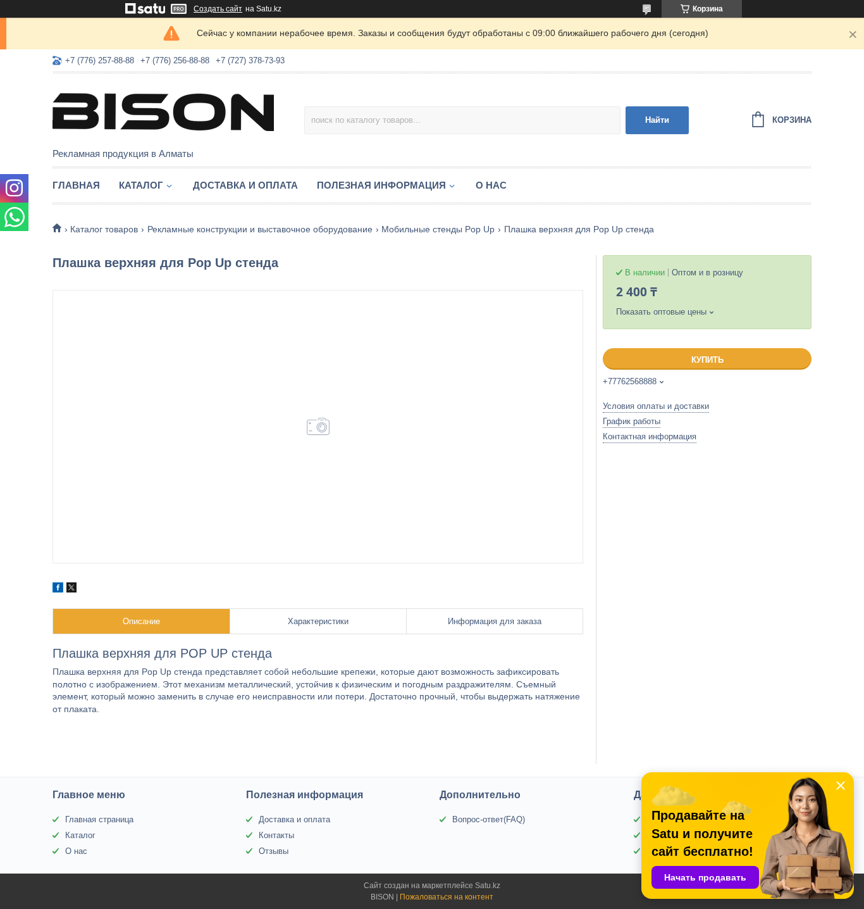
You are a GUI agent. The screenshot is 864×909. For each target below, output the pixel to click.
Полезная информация (381, 185)
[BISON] (163, 111)
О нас (491, 185)
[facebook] (57, 589)
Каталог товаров (104, 229)
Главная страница (99, 819)
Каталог (141, 185)
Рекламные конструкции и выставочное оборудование (260, 229)
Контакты (276, 835)
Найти (657, 120)
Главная (76, 185)
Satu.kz (487, 885)
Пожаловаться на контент (446, 897)
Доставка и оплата (245, 185)
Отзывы (273, 851)
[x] (71, 589)
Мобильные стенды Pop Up (438, 229)
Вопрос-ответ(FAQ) (488, 819)
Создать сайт (218, 8)
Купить (707, 360)
